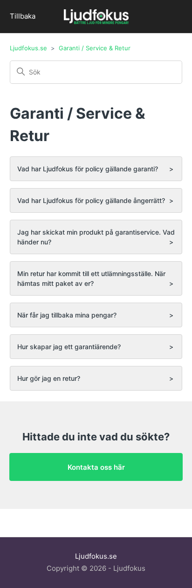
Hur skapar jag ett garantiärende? (69, 347)
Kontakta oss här (96, 467)
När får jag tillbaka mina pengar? (67, 315)
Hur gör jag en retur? (48, 378)
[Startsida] (96, 18)
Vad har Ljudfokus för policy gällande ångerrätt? (91, 200)
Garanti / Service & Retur (94, 48)
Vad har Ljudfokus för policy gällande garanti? (87, 169)
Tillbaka (22, 16)
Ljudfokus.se (28, 48)
